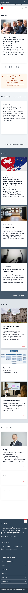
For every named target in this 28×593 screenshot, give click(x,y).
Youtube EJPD (18, 546)
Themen (4, 573)
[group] (14, 41)
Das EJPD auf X (7, 546)
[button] (9, 67)
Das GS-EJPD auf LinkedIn (10, 549)
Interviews (4, 569)
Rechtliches (3, 589)
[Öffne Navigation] (26, 8)
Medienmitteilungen (7, 561)
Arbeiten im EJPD (6, 581)
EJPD (6, 8)
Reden (3, 565)
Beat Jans (4, 577)
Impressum (8, 589)
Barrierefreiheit (14, 589)
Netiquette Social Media (21, 590)
